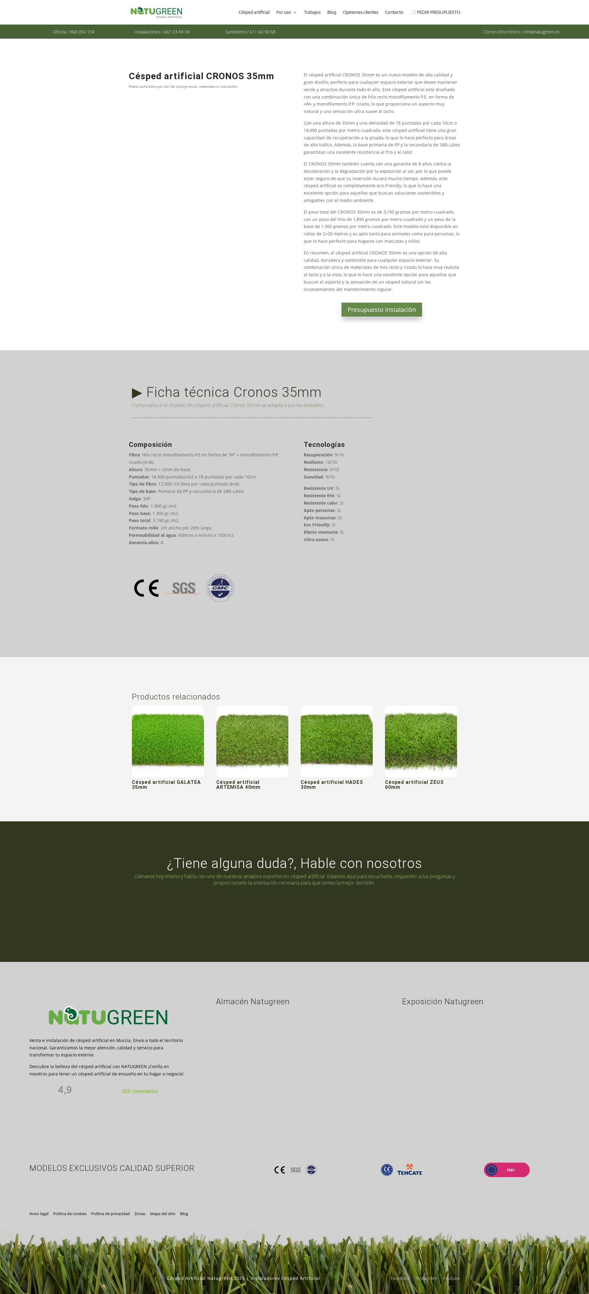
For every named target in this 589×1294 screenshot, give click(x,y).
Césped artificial (254, 12)
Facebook (400, 1278)
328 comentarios (140, 1091)
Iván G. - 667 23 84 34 (216, 916)
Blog (331, 12)
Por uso (283, 12)
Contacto (394, 12)
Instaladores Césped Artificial (285, 1278)
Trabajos (312, 12)
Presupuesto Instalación (382, 309)
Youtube (451, 1278)
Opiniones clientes (360, 12)
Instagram (426, 1278)
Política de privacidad (110, 1213)
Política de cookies (70, 1213)
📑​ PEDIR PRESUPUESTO (435, 12)
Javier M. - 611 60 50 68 (387, 916)
